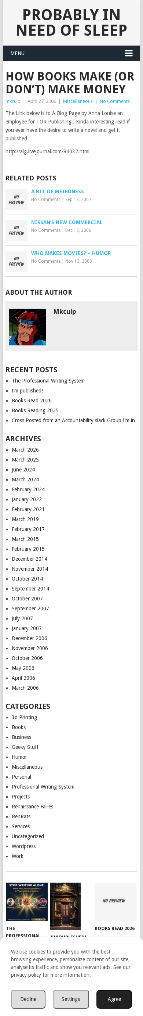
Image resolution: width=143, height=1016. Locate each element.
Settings (71, 999)
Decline (28, 999)
